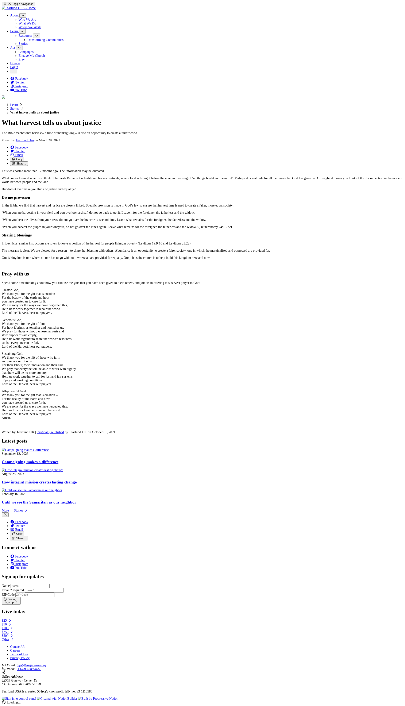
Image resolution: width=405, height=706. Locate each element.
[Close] (5, 514)
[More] (22, 15)
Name (6, 585)
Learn (14, 105)
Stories (15, 108)
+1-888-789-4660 (29, 669)
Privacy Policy (20, 658)
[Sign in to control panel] (19, 698)
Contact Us (17, 646)
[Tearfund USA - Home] (19, 8)
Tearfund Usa (25, 140)
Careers (15, 650)
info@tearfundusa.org (31, 665)
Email (13, 590)
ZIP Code (8, 594)
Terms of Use (19, 654)
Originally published (50, 432)
